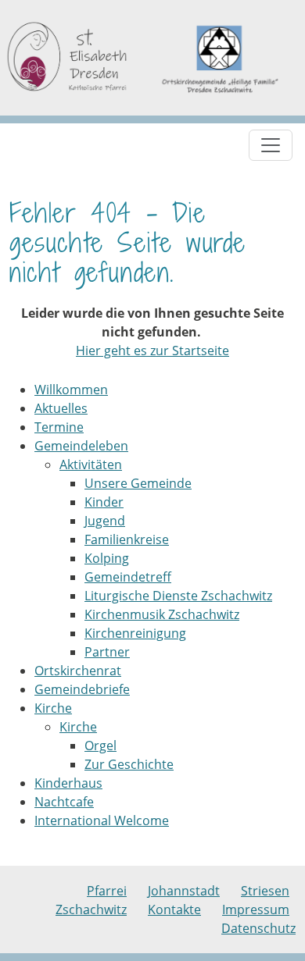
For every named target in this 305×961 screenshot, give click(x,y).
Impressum (255, 909)
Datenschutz (258, 928)
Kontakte (174, 909)
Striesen (265, 890)
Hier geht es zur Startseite (152, 350)
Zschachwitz (91, 909)
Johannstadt (184, 890)
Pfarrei (107, 890)
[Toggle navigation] (270, 145)
